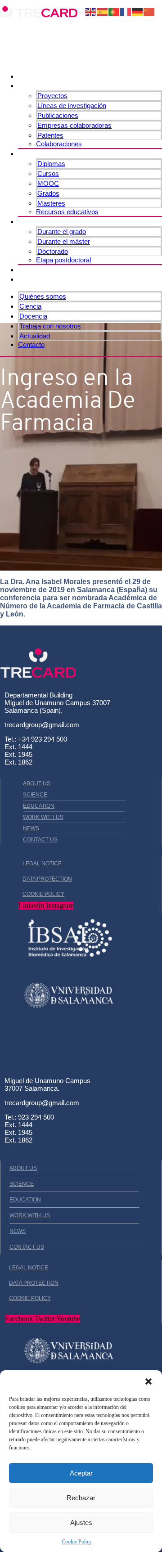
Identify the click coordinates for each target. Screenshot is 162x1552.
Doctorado (52, 251)
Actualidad (38, 269)
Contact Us (40, 840)
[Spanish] (102, 11)
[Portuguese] (114, 11)
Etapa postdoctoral (63, 260)
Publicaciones (57, 115)
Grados (48, 193)
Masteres (51, 203)
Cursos (48, 173)
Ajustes (81, 1522)
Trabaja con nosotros (59, 221)
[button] (148, 1381)
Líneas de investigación (71, 105)
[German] (138, 11)
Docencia (36, 153)
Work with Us (43, 817)
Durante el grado (61, 231)
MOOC (48, 183)
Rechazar (81, 1498)
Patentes (50, 135)
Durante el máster (63, 241)
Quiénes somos (48, 76)
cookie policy (43, 894)
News (31, 828)
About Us (36, 783)
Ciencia (32, 85)
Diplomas (51, 163)
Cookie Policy (77, 1542)
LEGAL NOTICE (42, 863)
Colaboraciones (59, 144)
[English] (91, 11)
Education (38, 806)
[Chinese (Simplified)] (149, 11)
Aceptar (81, 1473)
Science (35, 795)
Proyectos (52, 95)
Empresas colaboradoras (74, 125)
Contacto (35, 278)
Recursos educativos (67, 212)
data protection (47, 879)
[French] (126, 11)
